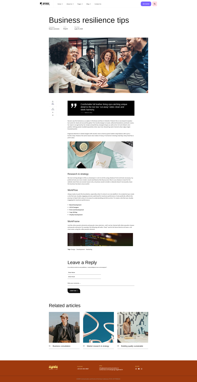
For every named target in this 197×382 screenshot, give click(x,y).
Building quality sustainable (132, 346)
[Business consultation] (77, 347)
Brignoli (65, 29)
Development (80, 249)
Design (73, 249)
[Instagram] (136, 369)
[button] (154, 4)
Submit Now (73, 291)
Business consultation (61, 346)
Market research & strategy (98, 346)
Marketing (89, 249)
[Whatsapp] (142, 369)
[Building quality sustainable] (146, 347)
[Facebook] (139, 369)
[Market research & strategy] (111, 347)
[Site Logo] (45, 4)
